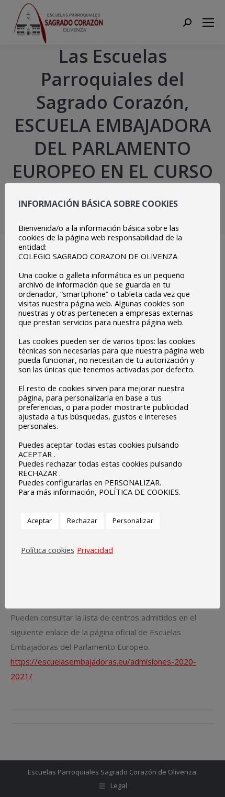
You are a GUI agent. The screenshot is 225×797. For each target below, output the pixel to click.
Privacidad (95, 550)
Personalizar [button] (133, 520)
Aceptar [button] (39, 520)
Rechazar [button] (82, 520)
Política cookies (47, 550)
